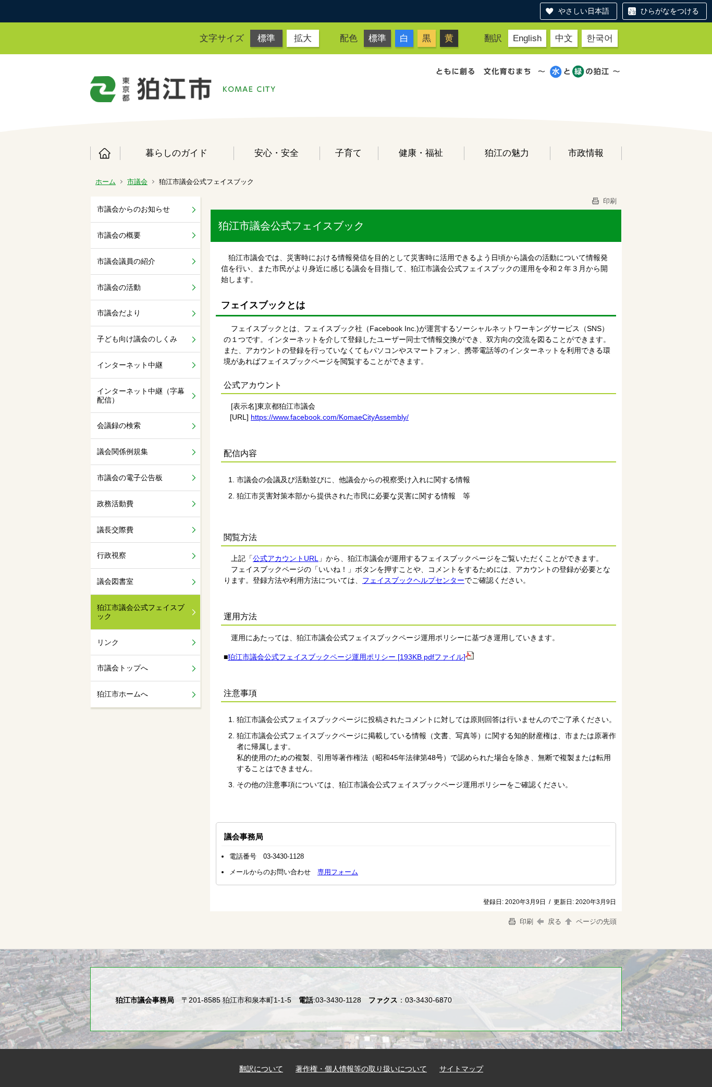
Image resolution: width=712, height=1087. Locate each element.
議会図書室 (115, 581)
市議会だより (119, 313)
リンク (108, 642)
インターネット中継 (130, 365)
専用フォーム (337, 872)
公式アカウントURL (285, 558)
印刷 (609, 201)
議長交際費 (115, 530)
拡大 (303, 38)
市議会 (137, 182)
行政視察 (111, 555)
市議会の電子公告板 (130, 477)
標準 (266, 38)
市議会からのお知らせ (133, 209)
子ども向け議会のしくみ (137, 339)
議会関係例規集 (122, 451)
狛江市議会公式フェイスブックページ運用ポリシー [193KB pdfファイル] (346, 657)
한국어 (599, 38)
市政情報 (586, 152)
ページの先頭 (595, 921)
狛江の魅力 (507, 152)
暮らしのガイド (176, 152)
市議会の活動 (119, 287)
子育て (348, 152)
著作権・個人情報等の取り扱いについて (361, 1069)
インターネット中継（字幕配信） (141, 395)
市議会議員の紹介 (126, 261)
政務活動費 (115, 503)
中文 (564, 38)
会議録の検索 (119, 425)
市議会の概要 (119, 235)
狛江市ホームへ (122, 694)
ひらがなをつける (670, 11)
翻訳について (261, 1069)
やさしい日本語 (583, 11)
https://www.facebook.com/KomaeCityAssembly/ (330, 417)
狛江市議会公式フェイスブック (141, 611)
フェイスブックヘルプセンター (413, 580)
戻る (554, 921)
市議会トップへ (122, 668)
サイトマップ (461, 1069)
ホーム (105, 153)
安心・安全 (276, 152)
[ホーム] (151, 89)
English (527, 38)
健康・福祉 (421, 152)
